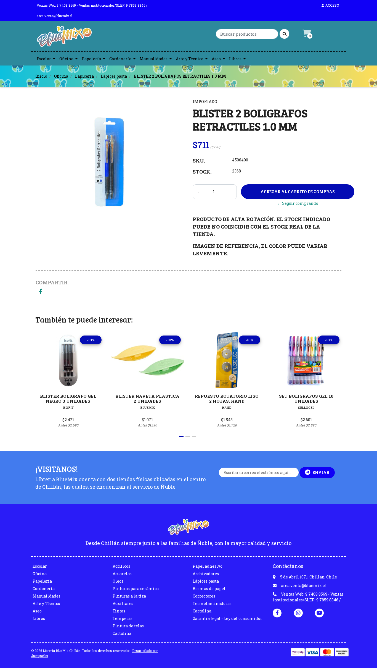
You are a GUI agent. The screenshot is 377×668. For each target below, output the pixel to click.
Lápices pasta (114, 76)
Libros (235, 58)
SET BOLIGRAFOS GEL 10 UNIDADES (306, 398)
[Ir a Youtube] (319, 612)
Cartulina (122, 633)
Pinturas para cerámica (136, 588)
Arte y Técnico (189, 58)
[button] (181, 436)
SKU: (199, 160)
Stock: (202, 171)
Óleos (118, 581)
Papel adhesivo (207, 566)
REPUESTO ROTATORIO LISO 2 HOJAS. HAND (227, 398)
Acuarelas (122, 573)
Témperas (122, 618)
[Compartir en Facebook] (41, 292)
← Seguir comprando (297, 203)
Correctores (204, 596)
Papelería (91, 58)
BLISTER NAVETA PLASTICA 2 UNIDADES (147, 398)
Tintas (119, 611)
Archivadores (206, 573)
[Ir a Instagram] (298, 612)
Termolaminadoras (212, 603)
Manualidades (154, 58)
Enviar (320, 472)
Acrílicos (121, 566)
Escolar (44, 58)
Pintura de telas (128, 625)
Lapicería (84, 76)
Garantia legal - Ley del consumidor (227, 618)
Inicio (41, 76)
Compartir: (52, 282)
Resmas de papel (209, 588)
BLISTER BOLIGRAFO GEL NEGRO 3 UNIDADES (68, 398)
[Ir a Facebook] (277, 612)
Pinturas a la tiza (129, 596)
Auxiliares (123, 603)
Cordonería (120, 58)
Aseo (216, 58)
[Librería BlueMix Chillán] (64, 37)
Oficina (66, 58)
